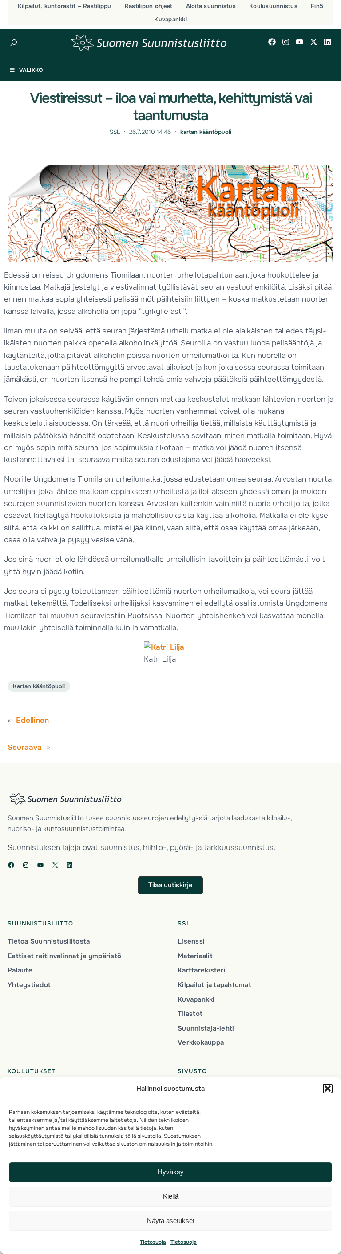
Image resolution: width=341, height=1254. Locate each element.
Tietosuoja (153, 1242)
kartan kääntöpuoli (205, 132)
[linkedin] (327, 42)
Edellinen (32, 720)
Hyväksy (171, 1172)
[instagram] (286, 42)
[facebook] (272, 42)
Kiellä (170, 1196)
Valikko (31, 70)
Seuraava (25, 747)
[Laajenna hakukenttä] (14, 42)
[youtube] (299, 42)
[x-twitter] (314, 42)
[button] (327, 1088)
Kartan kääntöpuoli (39, 686)
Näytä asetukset (170, 1220)
